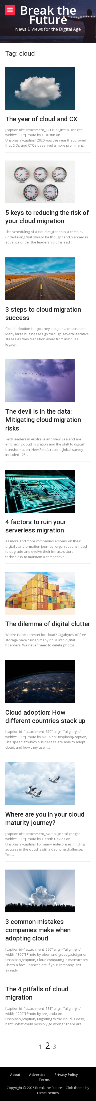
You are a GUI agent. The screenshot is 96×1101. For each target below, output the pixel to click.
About (15, 1074)
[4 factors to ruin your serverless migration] (48, 491)
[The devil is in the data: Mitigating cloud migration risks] (48, 380)
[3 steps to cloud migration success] (48, 278)
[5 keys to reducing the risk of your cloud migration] (48, 182)
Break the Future (48, 15)
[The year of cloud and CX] (48, 88)
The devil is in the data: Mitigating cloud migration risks (43, 420)
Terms (44, 1079)
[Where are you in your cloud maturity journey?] (48, 783)
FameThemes (48, 1092)
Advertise (37, 1074)
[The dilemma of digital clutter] (48, 593)
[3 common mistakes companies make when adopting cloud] (48, 891)
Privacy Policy (66, 1074)
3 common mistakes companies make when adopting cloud (38, 930)
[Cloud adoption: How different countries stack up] (48, 681)
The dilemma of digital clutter (47, 624)
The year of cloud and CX (41, 119)
